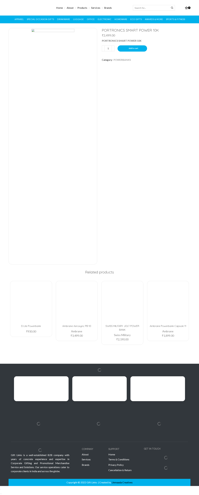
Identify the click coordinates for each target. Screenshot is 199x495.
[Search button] (172, 7)
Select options (32, 316)
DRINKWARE (63, 19)
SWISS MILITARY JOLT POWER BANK (122, 327)
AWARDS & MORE (154, 19)
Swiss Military (122, 335)
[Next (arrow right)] (1, 493)
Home (59, 7)
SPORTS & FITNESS (175, 19)
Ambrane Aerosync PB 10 (76, 326)
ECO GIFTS (136, 19)
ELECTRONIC (104, 19)
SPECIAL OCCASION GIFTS (40, 19)
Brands (108, 7)
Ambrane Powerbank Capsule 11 (168, 326)
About (70, 7)
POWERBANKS (122, 59)
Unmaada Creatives (122, 482)
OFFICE (91, 19)
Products (82, 7)
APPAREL (19, 19)
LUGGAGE (78, 19)
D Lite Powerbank (31, 326)
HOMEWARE (121, 19)
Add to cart (133, 48)
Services (95, 7)
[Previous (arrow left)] (0, 493)
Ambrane (76, 331)
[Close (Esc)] (0, 489)
